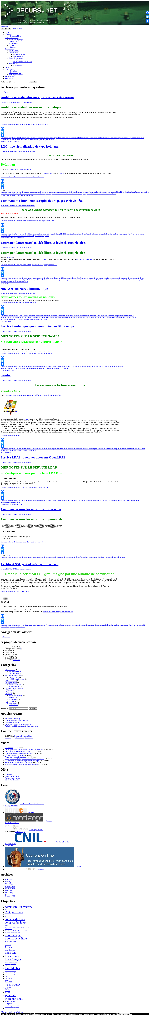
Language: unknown (11, 654)
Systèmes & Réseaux (11, 38)
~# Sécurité (4, 92)
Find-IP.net (16, 660)
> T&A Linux (17, 65)
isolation (62, 173)
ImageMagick (60, 234)
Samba (12, 368)
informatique (88, 138)
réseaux (26, 419)
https (76, 625)
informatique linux (105, 192)
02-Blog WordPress (11, 806)
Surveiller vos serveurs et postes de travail (18, 762)
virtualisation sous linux (94, 194)
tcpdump (7, 319)
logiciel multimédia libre (90, 280)
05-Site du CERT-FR (12, 823)
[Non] (131, 1014)
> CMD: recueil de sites (8, 196)
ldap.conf (70, 500)
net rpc (109, 366)
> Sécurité (12, 47)
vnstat (45, 319)
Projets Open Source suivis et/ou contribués (19, 724)
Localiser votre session (12, 722)
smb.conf (17, 368)
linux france (125, 138)
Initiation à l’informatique (13, 718)
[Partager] (60, 135)
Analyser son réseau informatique (24, 288)
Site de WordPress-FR (12, 780)
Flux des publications (12, 776)
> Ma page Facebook (16, 75)
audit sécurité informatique (43, 138)
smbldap (23, 368)
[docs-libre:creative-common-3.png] (5, 603)
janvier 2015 (9, 885)
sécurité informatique (29, 139)
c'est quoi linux (57, 138)
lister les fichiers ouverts (44, 317)
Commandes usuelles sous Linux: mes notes (31, 509)
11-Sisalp (77, 866)
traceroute (36, 319)
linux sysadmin (9, 194)
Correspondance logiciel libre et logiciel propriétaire (63, 278)
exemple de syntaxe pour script (12, 932)
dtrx (55, 234)
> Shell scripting (18, 56)
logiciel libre (133, 138)
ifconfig (115, 316)
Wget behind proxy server (41, 236)
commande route (84, 316)
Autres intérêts (9, 69)
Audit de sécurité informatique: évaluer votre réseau (37, 97)
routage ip (121, 317)
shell (15, 236)
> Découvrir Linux (15, 36)
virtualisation (48, 173)
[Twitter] (60, 132)
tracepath (30, 319)
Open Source (40, 194)
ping (108, 317)
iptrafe (9, 317)
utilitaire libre (23, 282)
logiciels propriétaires (84, 259)
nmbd (102, 449)
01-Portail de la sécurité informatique (32, 804)
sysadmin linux (50, 139)
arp (29, 316)
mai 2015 (8, 883)
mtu (63, 317)
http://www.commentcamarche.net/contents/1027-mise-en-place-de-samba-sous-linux (34, 395)
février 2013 (9, 892)
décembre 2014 (10, 887)
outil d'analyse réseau (100, 317)
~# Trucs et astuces (11, 703)
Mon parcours (9, 76)
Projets (7, 67)
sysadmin (42, 139)
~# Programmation (11, 683)
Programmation (14, 52)
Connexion (8, 774)
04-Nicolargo (47, 821)
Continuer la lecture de (26, 124)
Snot (37, 139)
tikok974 (13, 102)
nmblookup (115, 366)
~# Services (15, 141)
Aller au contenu (16, 28)
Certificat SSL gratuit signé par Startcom (29, 564)
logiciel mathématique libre (74, 280)
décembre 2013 (10, 888)
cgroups (27, 192)
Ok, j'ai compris (124, 1014)
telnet (11, 319)
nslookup (75, 317)
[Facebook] (60, 128)
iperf (5, 317)
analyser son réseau (21, 316)
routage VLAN (9, 236)
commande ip (54, 316)
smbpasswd (29, 368)
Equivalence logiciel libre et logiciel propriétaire (95, 278)
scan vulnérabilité (16, 139)
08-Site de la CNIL (62, 842)
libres (44, 259)
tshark (41, 319)
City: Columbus (10, 652)
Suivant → (6, 637)
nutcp (83, 317)
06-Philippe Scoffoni (36, 830)
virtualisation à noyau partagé (77, 194)
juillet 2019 (8, 879)
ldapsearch (70, 366)
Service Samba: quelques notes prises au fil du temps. (38, 326)
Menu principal (6, 28)
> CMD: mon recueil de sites (22, 62)
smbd (18, 450)
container (59, 192)
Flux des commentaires (12, 778)
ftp (112, 316)
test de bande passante (20, 319)
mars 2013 (8, 890)
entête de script (8, 929)
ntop (79, 317)
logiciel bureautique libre (21, 280)
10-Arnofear (9, 845)
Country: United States (12, 649)
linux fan (110, 138)
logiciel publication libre (106, 280)
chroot (32, 192)
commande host (45, 316)
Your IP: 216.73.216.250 (13, 647)
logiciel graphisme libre (36, 280)
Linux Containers (125, 192)
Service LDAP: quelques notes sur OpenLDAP (33, 457)
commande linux (67, 138)
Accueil (7, 32)
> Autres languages (19, 54)
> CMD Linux (17, 60)
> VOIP (11, 45)
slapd (131, 500)
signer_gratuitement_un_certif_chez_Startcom (15, 591)
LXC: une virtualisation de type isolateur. (30, 146)
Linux (105, 138)
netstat (67, 317)
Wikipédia (10, 169)
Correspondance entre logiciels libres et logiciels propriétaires (43, 242)
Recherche (4, 27)
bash (16, 234)
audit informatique (21, 138)
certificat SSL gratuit (46, 625)
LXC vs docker (31, 194)
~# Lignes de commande (25, 196)
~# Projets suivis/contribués (14, 688)
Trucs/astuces (13, 63)
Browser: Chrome (10, 656)
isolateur (113, 192)
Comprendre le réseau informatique (16, 720)
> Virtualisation (14, 43)
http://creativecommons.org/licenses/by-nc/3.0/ (58, 612)
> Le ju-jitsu (13, 71)
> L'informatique (14, 673)
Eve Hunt (8, 738)
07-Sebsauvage (20, 832)
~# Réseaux (4, 283)
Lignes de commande (16, 58)
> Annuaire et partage (16, 40)
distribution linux (74, 192)
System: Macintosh (11, 658)
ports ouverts (114, 317)
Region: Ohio (9, 650)
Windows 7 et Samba (61, 368)
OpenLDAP (126, 500)
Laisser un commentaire (24, 102)
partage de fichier (118, 449)
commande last (63, 316)
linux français (117, 138)
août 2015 (8, 881)
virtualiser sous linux (109, 194)
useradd (51, 368)
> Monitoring (13, 41)
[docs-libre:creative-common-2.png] (2, 603)
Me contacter (9, 78)
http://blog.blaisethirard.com (23, 169)
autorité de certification (22, 625)
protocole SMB (129, 449)
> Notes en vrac (14, 51)
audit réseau (31, 138)
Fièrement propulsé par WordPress (12, 1012)
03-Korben (30, 812)
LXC (24, 194)
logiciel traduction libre (121, 280)
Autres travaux (9, 49)
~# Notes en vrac (6, 321)
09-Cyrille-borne (10, 844)
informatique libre (97, 138)
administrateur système (8, 138)
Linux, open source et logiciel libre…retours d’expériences (24, 749)
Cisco (30, 234)
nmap (139, 138)
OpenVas (8, 139)
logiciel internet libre (51, 280)
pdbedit (7, 368)
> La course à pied (15, 73)
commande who (94, 316)
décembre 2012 (10, 896)
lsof (61, 317)
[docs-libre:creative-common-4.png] (8, 603)
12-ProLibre (40, 869)
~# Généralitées (19, 237)
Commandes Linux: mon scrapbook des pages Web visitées (42, 200)
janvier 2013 (9, 894)
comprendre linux (78, 138)
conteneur (65, 192)
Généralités (8, 34)
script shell (7, 991)
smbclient (14, 450)
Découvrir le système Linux (23, 736)
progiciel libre (8, 987)
